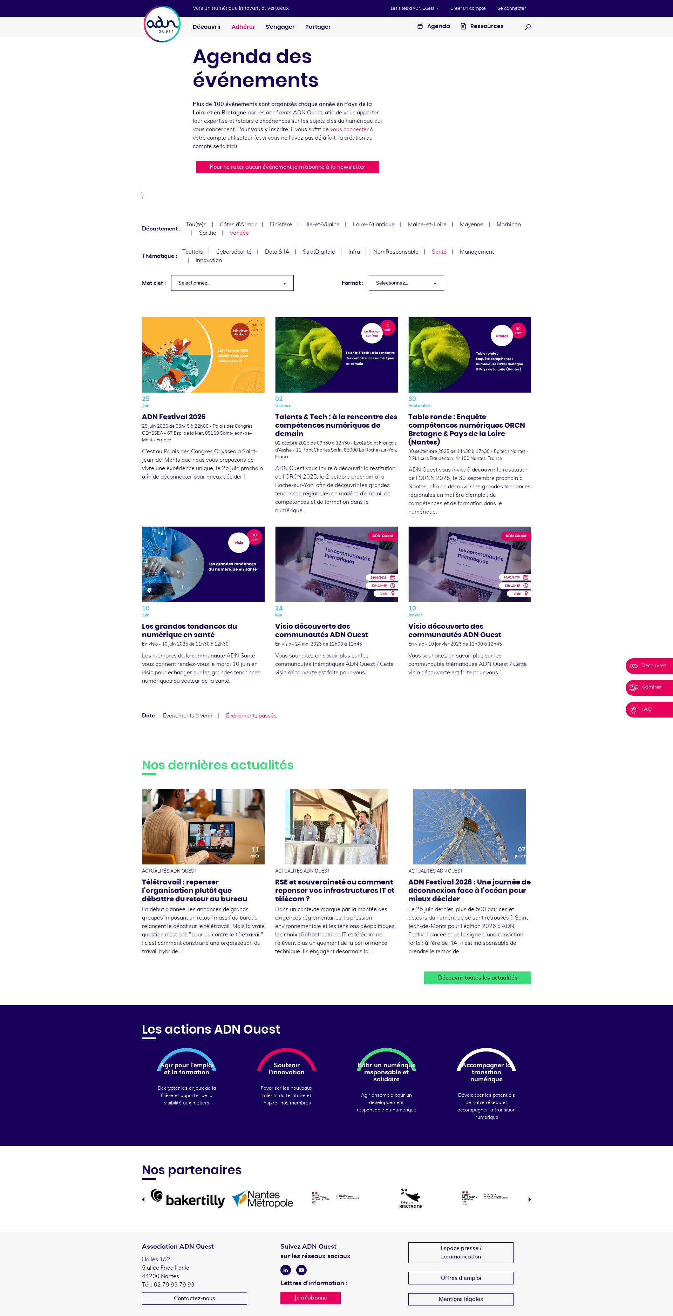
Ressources (486, 26)
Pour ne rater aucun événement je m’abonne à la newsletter (287, 167)
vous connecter (349, 129)
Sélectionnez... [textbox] (194, 283)
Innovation (209, 260)
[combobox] (232, 283)
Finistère (281, 224)
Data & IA (277, 252)
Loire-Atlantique (374, 224)
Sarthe (207, 233)
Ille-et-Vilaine (322, 224)
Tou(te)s (196, 224)
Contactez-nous (194, 1298)
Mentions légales (461, 1299)
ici (233, 146)
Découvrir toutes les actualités (477, 978)
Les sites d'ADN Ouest (413, 8)
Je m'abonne (310, 1298)
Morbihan (509, 224)
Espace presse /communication (461, 1252)
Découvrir (207, 27)
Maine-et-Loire (427, 224)
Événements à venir (188, 716)
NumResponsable (396, 252)
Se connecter (512, 8)
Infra (354, 252)
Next (530, 1199)
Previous (143, 1199)
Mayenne (471, 224)
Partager (318, 27)
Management (477, 252)
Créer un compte (468, 8)
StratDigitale (319, 252)
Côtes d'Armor (238, 224)
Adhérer (243, 27)
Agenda (438, 26)
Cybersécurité (234, 252)
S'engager (280, 27)
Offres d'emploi (461, 1278)
